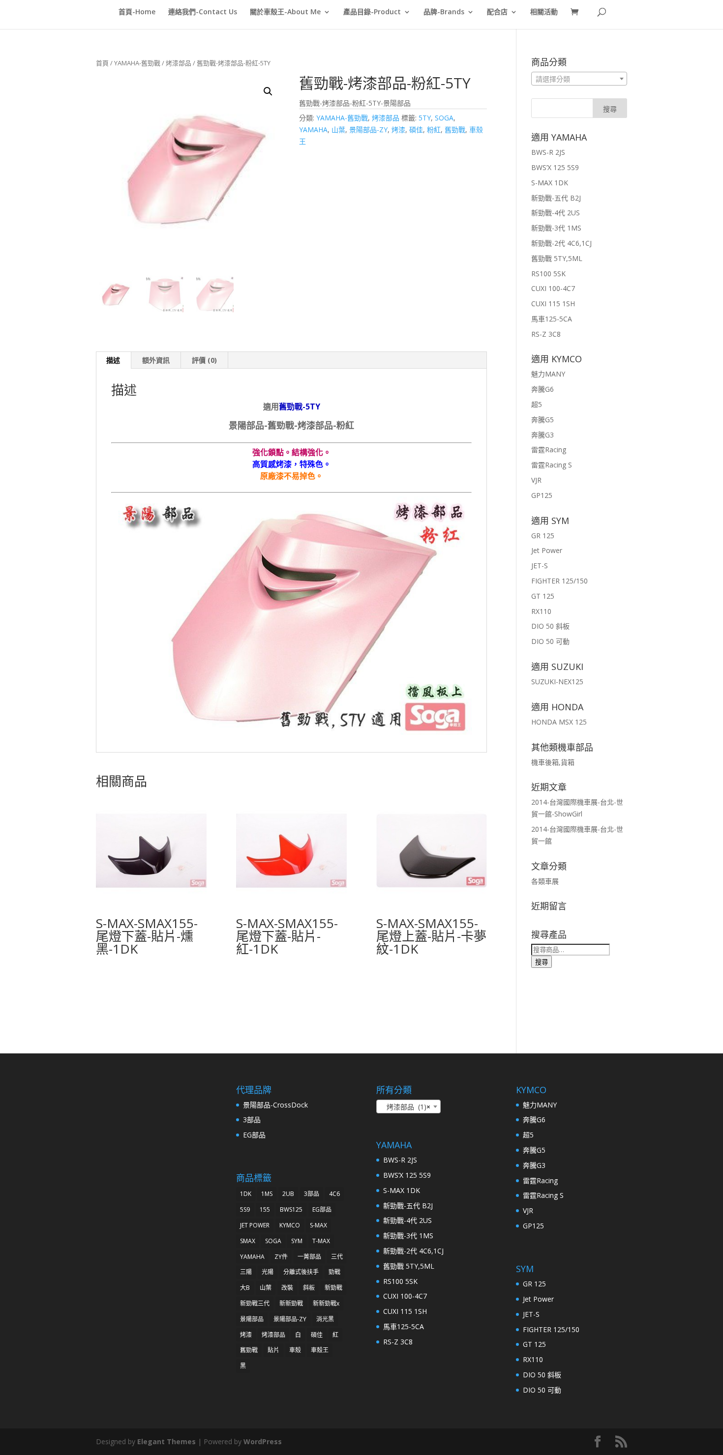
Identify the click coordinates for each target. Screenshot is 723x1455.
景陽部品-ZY (368, 129)
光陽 (267, 1272)
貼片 (273, 1350)
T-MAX (321, 1241)
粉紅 (434, 129)
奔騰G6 (542, 389)
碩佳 (416, 129)
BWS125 (291, 1209)
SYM (296, 1241)
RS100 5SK (548, 273)
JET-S (539, 565)
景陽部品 (252, 1319)
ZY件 (281, 1256)
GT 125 (542, 596)
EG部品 (254, 1134)
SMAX (247, 1241)
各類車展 (545, 881)
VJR (536, 480)
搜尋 (541, 962)
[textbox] (579, 79)
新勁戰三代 (255, 1303)
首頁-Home (137, 12)
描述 (113, 360)
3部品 (252, 1119)
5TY (425, 117)
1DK (245, 1194)
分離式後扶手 (301, 1272)
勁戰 (334, 1272)
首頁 (102, 62)
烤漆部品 (178, 62)
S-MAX (318, 1225)
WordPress (262, 1441)
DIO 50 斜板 (550, 626)
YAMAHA (313, 129)
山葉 (338, 129)
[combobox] (579, 79)
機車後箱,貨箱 (552, 762)
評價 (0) (204, 360)
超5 (536, 404)
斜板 (309, 1287)
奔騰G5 (542, 419)
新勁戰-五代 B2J (556, 198)
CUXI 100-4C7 (553, 288)
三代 (337, 1256)
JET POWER (255, 1225)
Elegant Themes (166, 1441)
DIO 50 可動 (550, 641)
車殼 (295, 1350)
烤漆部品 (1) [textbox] (405, 1106)
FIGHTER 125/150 (559, 580)
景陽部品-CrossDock (275, 1104)
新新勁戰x (326, 1303)
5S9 (245, 1209)
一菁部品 (309, 1256)
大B (245, 1287)
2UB (288, 1194)
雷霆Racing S (551, 464)
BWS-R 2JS (548, 152)
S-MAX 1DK (549, 182)
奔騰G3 (542, 434)
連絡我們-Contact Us (202, 12)
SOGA (444, 117)
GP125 (541, 495)
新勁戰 (333, 1287)
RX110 (541, 611)
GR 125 (542, 535)
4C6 (334, 1194)
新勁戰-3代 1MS (556, 228)
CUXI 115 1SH (553, 303)
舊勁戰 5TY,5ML (556, 258)
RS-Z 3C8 (546, 334)
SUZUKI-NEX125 (557, 681)
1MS (266, 1194)
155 (265, 1209)
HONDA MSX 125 (559, 722)
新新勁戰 (291, 1303)
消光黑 (325, 1319)
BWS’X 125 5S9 (555, 167)
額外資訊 (156, 360)
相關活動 (544, 12)
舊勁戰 (455, 129)
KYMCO (289, 1225)
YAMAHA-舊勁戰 (137, 62)
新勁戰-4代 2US (555, 212)
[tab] (113, 360)
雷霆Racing (548, 449)
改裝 (287, 1287)
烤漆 (398, 129)
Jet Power (546, 550)
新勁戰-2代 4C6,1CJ (561, 243)
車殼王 (320, 1350)
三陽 (246, 1272)
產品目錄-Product (372, 12)
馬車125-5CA (551, 318)
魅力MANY (548, 373)
